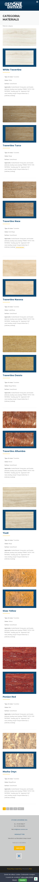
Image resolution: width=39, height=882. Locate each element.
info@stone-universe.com (21, 829)
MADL (30, 869)
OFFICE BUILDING (20, 247)
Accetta (22, 880)
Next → (21, 809)
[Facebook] (19, 856)
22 (15, 809)
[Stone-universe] (14, 5)
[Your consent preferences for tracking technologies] (36, 879)
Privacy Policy (10, 869)
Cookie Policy (18, 869)
